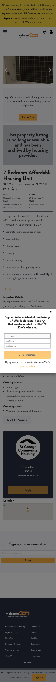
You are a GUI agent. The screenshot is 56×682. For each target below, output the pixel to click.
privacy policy (27, 366)
